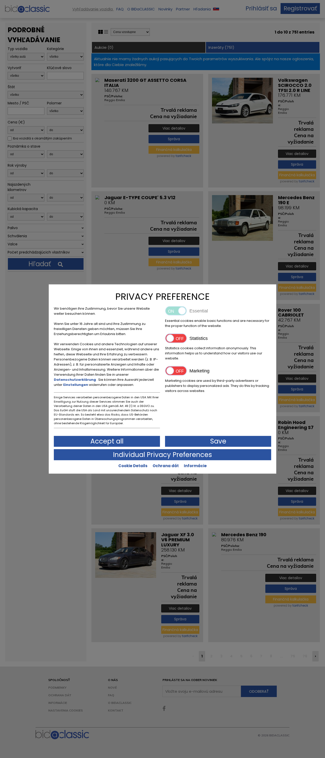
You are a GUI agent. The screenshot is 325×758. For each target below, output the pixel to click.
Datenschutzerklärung (75, 379)
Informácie (195, 465)
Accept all (106, 441)
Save (218, 441)
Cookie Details (133, 465)
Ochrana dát (166, 465)
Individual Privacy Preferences (162, 454)
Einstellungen (76, 384)
